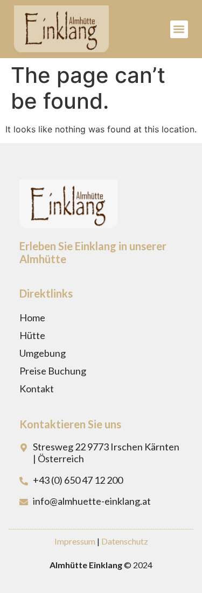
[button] (179, 29)
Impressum (74, 541)
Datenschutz (124, 541)
